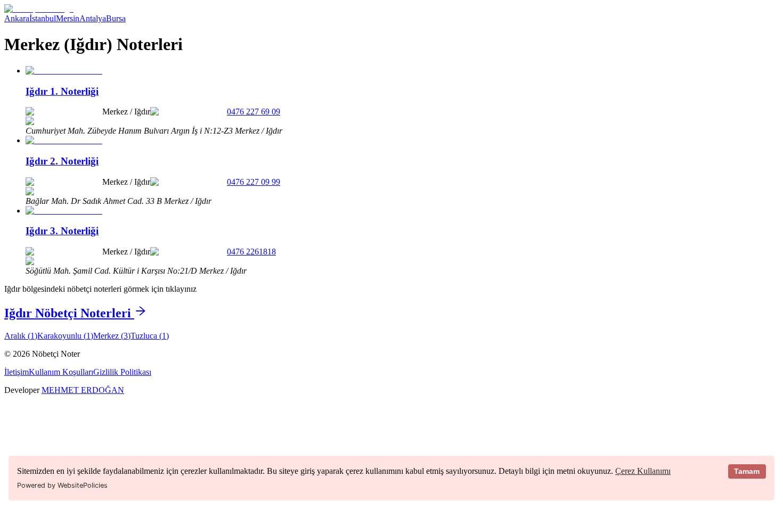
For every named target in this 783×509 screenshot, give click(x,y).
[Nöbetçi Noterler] (39, 8)
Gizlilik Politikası (122, 371)
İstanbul (42, 18)
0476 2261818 (251, 251)
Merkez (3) (111, 335)
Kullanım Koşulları (61, 371)
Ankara (16, 18)
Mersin (67, 18)
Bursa (116, 18)
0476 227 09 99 (253, 181)
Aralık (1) (20, 335)
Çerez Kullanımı (643, 470)
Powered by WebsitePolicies (62, 485)
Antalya (92, 18)
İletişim (16, 371)
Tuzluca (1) (149, 335)
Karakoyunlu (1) (65, 335)
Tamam (747, 471)
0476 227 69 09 (253, 111)
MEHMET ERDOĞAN (83, 390)
